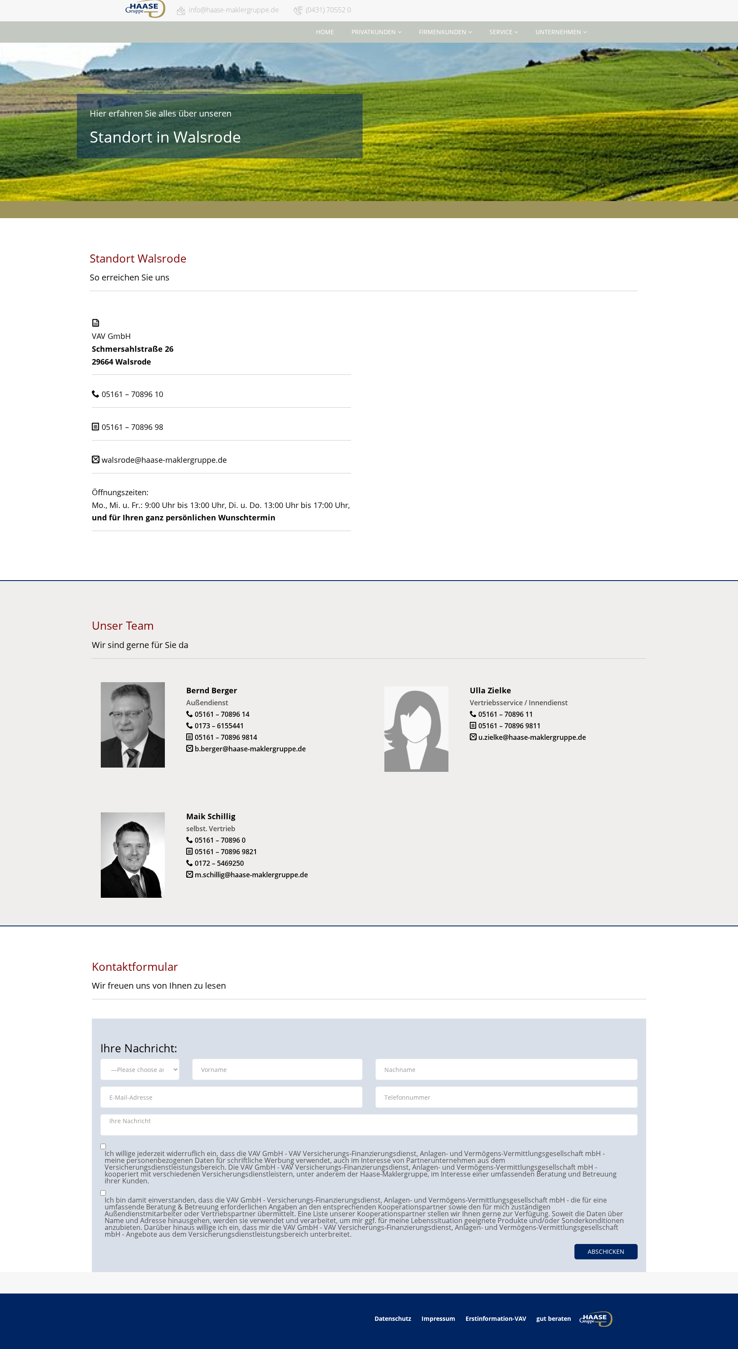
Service (501, 32)
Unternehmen (559, 32)
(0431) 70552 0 (328, 10)
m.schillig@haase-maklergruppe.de (250, 874)
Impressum (438, 1318)
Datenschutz (394, 1318)
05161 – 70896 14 (221, 714)
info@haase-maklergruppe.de (234, 10)
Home (325, 32)
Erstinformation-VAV (496, 1318)
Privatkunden (374, 32)
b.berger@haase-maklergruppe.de (249, 748)
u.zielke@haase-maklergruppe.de (531, 737)
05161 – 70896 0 (219, 840)
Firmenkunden (443, 32)
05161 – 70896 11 (505, 714)
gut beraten (553, 1318)
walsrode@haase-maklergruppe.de (163, 460)
